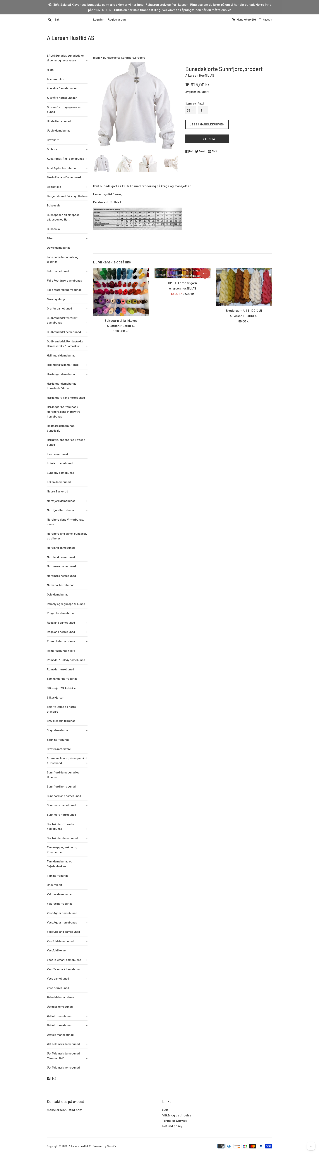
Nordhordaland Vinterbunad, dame (65, 522)
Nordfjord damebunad (67, 500)
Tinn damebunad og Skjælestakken (59, 863)
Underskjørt (54, 884)
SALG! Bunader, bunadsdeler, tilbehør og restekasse (67, 58)
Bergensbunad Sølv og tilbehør (67, 196)
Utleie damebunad (59, 130)
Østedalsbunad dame (60, 997)
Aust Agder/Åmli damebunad (67, 158)
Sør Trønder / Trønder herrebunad (67, 826)
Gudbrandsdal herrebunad (67, 332)
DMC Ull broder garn (182, 283)
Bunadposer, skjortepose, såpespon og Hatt (63, 217)
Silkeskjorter (55, 697)
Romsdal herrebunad (60, 669)
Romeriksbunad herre (61, 650)
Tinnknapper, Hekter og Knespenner (62, 849)
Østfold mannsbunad (60, 1034)
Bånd (67, 238)
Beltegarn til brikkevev (121, 320)
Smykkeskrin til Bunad (61, 720)
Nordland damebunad (61, 547)
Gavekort (53, 140)
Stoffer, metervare (59, 749)
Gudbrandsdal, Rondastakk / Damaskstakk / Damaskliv (67, 343)
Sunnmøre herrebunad (61, 814)
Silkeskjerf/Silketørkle (61, 688)
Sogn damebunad (67, 730)
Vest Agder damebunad (62, 913)
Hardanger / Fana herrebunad (66, 397)
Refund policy (172, 1126)
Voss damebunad (67, 978)
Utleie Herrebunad (59, 121)
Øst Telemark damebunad (67, 1044)
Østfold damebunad (67, 1016)
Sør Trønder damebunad (67, 838)
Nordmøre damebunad (61, 566)
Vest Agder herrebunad (67, 922)
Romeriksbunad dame (67, 641)
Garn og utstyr (56, 299)
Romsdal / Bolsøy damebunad (66, 660)
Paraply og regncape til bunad (66, 603)
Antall (201, 103)
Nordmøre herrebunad (61, 575)
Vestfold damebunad (67, 941)
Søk (165, 1110)
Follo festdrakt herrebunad (64, 289)
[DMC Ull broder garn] (182, 273)
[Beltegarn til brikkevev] (121, 292)
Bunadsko (53, 229)
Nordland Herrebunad (61, 557)
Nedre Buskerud (57, 491)
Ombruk (67, 149)
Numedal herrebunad (60, 585)
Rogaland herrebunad (67, 631)
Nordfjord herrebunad (67, 510)
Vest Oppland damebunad (63, 931)
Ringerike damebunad (61, 613)
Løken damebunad (59, 482)
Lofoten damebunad (60, 463)
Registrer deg (117, 19)
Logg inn (98, 19)
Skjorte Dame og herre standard (61, 709)
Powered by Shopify (104, 1146)
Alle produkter (56, 79)
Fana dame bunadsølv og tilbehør (62, 259)
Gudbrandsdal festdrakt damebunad (67, 320)
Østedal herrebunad (60, 1006)
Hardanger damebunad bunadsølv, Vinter (61, 386)
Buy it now (207, 139)
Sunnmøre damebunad (67, 805)
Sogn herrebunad (58, 739)
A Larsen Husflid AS (70, 37)
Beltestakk (67, 186)
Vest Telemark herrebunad (64, 969)
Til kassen (265, 19)
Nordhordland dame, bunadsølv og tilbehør (67, 536)
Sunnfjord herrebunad (61, 786)
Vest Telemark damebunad (67, 959)
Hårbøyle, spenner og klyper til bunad (66, 442)
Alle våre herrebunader (62, 97)
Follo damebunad (67, 271)
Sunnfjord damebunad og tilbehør (63, 775)
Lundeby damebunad (60, 472)
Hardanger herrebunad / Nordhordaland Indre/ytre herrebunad (63, 411)
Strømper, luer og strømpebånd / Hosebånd (67, 760)
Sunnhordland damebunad (64, 796)
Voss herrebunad (58, 988)
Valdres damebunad (60, 894)
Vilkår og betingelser (177, 1115)
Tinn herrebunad (57, 875)
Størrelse (190, 103)
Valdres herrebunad (60, 903)
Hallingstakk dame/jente (67, 364)
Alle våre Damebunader (62, 88)
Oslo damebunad (57, 594)
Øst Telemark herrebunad (63, 1067)
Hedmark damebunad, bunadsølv (61, 428)
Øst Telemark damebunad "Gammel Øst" (67, 1056)
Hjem (50, 69)
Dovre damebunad (59, 247)
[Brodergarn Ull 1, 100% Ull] (244, 287)
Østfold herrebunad (67, 1025)
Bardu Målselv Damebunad (64, 177)
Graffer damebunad (67, 308)
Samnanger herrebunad (62, 678)
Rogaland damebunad (67, 622)
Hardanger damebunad (67, 374)
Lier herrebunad (57, 454)
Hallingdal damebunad (61, 355)
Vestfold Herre (56, 950)
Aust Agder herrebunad (67, 168)
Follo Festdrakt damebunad (64, 280)
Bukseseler (54, 205)
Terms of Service (174, 1120)
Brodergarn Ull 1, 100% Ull (244, 310)
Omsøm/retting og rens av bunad (64, 109)
